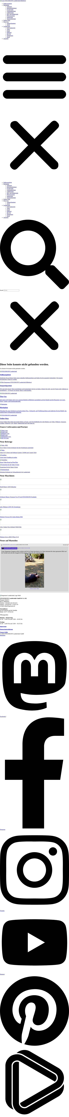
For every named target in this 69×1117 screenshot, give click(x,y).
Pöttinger (9, 32)
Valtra (8, 29)
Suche (1, 290)
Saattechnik (10, 17)
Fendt (8, 31)
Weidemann (10, 35)
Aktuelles (5, 38)
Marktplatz (6, 5)
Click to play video (34, 588)
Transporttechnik (11, 19)
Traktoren (9, 6)
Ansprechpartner (11, 23)
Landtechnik (6, 26)
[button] (34, 110)
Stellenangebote (7, 3)
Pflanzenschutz (11, 16)
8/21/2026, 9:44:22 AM (24, 548)
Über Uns (6, 22)
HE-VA (9, 34)
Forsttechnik (10, 9)
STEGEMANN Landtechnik (8, 544)
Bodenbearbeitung (11, 8)
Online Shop (6, 20)
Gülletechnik (10, 12)
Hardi (8, 37)
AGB (8, 25)
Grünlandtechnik (11, 11)
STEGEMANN (11, 28)
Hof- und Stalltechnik (12, 14)
